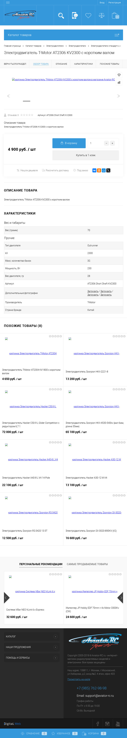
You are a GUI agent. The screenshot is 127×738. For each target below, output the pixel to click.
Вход (102, 2)
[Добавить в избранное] (119, 75)
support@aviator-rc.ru (99, 695)
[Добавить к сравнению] (119, 82)
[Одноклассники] (99, 170)
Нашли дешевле (29, 170)
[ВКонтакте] (94, 170)
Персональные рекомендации (40, 564)
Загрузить (93, 291)
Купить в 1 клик (85, 155)
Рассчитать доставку (57, 170)
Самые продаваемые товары (87, 564)
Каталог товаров (19, 35)
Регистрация (114, 2)
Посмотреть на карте (78, 679)
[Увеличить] (63, 79)
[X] (108, 170)
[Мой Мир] (104, 170)
